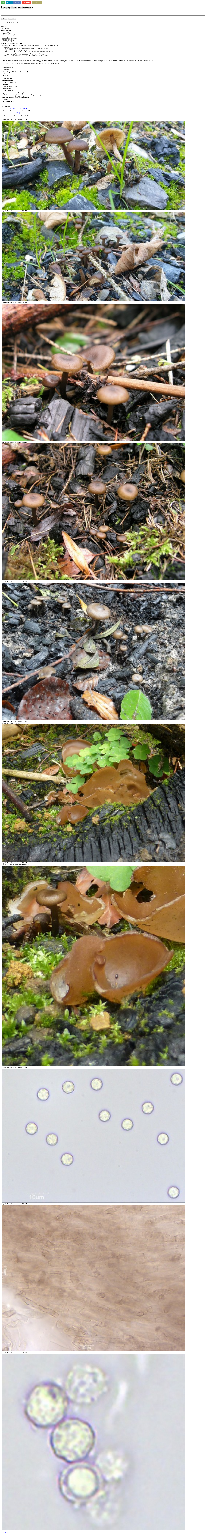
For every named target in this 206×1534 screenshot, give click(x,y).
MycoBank (27, 2)
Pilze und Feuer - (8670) (13, 113)
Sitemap (17, 2)
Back (3, 2)
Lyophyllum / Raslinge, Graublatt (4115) (17, 108)
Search (9, 2)
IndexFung (37, 2)
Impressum (5, 1532)
